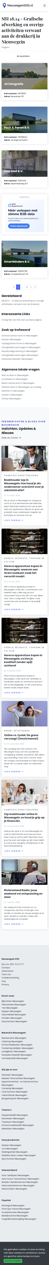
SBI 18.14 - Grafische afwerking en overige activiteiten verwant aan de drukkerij (23, 302)
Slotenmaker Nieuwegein (14, 1188)
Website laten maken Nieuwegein (19, 1155)
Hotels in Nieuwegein (12, 394)
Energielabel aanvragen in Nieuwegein (21, 347)
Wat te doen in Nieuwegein (15, 375)
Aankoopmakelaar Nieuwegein (17, 358)
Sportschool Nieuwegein (14, 1158)
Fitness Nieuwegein (11, 398)
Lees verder (12, 520)
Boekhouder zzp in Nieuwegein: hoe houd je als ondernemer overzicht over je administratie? (24, 485)
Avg (3, 981)
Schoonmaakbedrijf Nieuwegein (18, 1125)
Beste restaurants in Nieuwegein (18, 383)
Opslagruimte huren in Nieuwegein (19, 343)
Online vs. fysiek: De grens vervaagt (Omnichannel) (21, 736)
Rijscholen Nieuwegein (13, 1001)
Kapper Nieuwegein (11, 1011)
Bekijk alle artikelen (10, 437)
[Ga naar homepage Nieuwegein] (17, 5)
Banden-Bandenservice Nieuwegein (20, 1182)
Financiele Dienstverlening (21, 475)
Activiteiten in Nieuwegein (15, 379)
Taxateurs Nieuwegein (13, 1121)
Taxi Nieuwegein (10, 1007)
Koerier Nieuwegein (11, 339)
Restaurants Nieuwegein (14, 1038)
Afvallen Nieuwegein (12, 1018)
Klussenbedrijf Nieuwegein (15, 1115)
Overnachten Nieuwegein (15, 1091)
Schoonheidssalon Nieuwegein (17, 1044)
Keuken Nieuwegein (11, 1145)
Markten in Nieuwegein (13, 390)
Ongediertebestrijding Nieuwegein (19, 1218)
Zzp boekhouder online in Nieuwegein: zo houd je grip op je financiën (24, 817)
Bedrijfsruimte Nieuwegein (15, 1215)
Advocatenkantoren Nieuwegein (18, 1185)
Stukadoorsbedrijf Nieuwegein (17, 1054)
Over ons (6, 974)
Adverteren (7, 970)
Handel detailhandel (17, 730)
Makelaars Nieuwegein (13, 1128)
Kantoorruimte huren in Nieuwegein (20, 335)
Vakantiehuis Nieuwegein (14, 1095)
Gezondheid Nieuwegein (14, 1014)
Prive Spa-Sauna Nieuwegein (16, 1208)
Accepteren (13, 1261)
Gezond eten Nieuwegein (14, 1021)
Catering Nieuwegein (12, 1041)
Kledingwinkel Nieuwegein (15, 1151)
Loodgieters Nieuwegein (14, 1051)
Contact (6, 967)
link (19, 319)
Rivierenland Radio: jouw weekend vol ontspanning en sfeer (23, 893)
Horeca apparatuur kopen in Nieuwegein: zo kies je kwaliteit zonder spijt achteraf (23, 660)
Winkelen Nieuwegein (12, 1074)
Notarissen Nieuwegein (13, 1118)
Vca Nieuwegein (10, 1148)
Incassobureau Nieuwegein (15, 1212)
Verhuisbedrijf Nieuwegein (15, 1058)
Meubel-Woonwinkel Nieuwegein (18, 1078)
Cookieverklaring (10, 977)
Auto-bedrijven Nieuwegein (15, 1175)
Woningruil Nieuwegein (13, 1205)
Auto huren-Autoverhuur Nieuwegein (20, 1178)
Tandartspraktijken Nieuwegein (17, 1048)
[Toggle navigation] (44, 6)
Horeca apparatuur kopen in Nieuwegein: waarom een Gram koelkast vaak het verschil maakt (23, 571)
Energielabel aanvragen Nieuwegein (20, 355)
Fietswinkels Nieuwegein (14, 1004)
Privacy (5, 984)
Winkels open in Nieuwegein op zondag (21, 387)
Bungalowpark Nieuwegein (15, 1098)
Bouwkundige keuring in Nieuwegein (20, 351)
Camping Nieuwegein (12, 1088)
